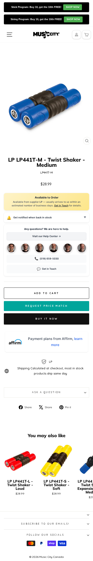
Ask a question (46, 392)
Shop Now (72, 7)
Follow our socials (45, 534)
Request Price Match (46, 305)
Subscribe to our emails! (45, 523)
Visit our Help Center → (46, 236)
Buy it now (46, 318)
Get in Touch (61, 205)
